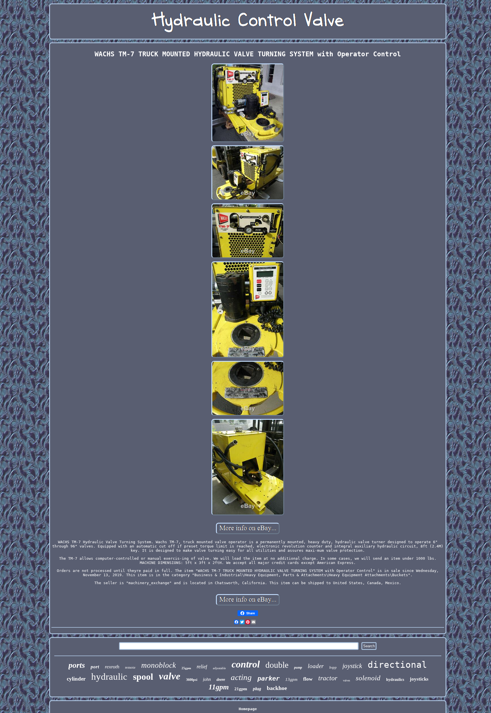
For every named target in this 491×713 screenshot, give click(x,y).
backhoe (277, 688)
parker (268, 678)
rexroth (112, 666)
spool (143, 676)
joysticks (419, 679)
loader (316, 666)
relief (202, 666)
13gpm (291, 679)
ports (76, 665)
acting (241, 677)
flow (308, 679)
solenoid (368, 678)
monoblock (158, 665)
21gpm (240, 689)
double (276, 664)
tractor (327, 678)
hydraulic (109, 676)
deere (221, 679)
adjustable (219, 668)
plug (257, 688)
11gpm (219, 687)
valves (346, 680)
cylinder (76, 679)
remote (130, 667)
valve (169, 676)
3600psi (191, 680)
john (207, 679)
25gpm (186, 668)
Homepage (248, 709)
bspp (333, 667)
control (246, 664)
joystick (352, 665)
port (95, 666)
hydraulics (395, 679)
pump (298, 667)
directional (397, 665)
